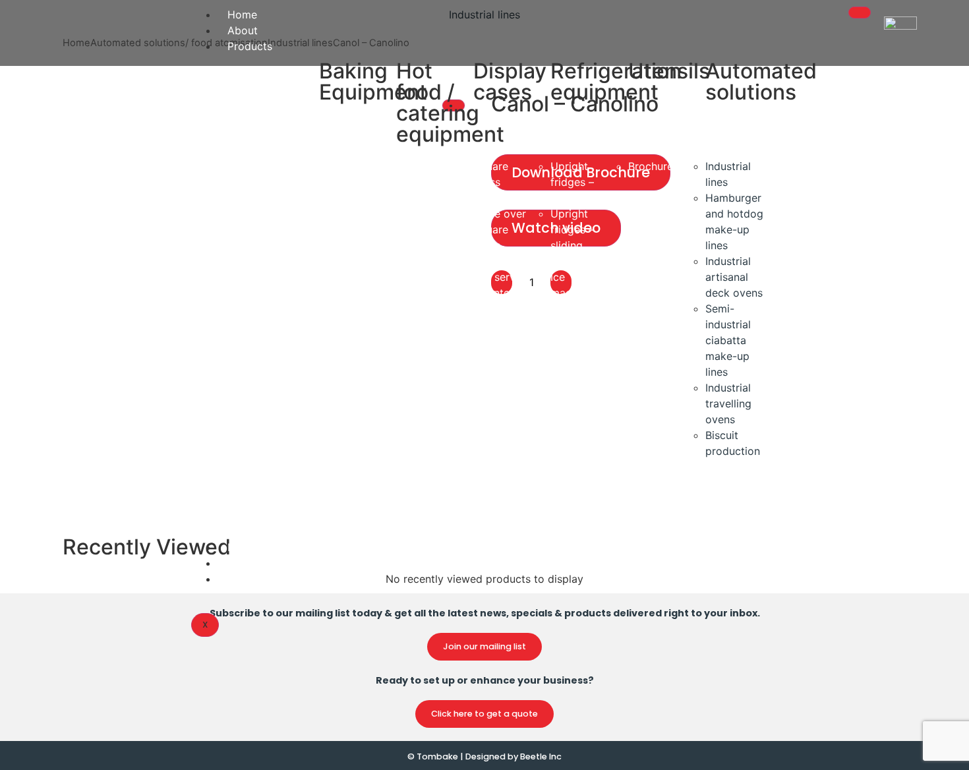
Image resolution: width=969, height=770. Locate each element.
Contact (247, 578)
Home (242, 14)
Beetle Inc (541, 756)
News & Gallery (265, 547)
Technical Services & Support (300, 563)
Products (249, 46)
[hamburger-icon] (859, 12)
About (242, 30)
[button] (484, 647)
